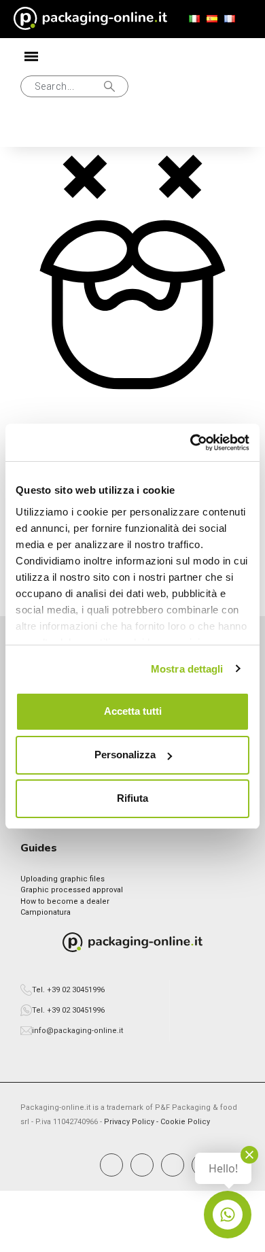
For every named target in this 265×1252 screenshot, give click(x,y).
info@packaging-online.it (77, 1030)
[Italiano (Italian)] (194, 19)
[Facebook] (111, 1165)
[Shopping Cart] (78, 129)
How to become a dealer (64, 901)
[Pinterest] (172, 1165)
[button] (74, 86)
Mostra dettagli (187, 669)
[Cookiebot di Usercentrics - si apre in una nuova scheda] (190, 443)
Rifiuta (132, 798)
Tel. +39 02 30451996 (68, 989)
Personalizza (125, 754)
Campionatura (45, 912)
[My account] (34, 129)
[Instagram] (142, 1165)
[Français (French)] (229, 19)
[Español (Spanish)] (212, 19)
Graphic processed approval (71, 889)
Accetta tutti (133, 711)
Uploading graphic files (62, 879)
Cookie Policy (185, 1121)
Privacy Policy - (132, 1121)
